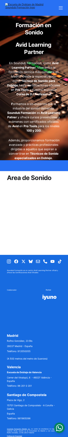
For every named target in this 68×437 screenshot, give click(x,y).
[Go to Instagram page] (10, 261)
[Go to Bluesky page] (32, 261)
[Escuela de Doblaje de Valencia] (21, 297)
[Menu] (61, 7)
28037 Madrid (14, 346)
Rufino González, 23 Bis (19, 340)
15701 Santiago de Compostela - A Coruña (30, 405)
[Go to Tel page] (47, 261)
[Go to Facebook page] (17, 261)
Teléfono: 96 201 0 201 (19, 385)
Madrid (12, 336)
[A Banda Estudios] (20, 310)
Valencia (14, 367)
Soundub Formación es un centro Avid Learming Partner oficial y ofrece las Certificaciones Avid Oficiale (33, 271)
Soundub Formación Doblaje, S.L (18, 429)
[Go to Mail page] (39, 261)
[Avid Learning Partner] (34, 280)
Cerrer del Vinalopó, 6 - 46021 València (28, 377)
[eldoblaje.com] (49, 310)
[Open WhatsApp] (59, 428)
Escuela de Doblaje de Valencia (24, 372)
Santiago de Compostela (27, 395)
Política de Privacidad (14, 436)
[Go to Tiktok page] (60, 261)
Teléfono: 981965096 (19, 418)
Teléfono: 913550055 (19, 351)
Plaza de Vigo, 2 (15, 400)
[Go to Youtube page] (54, 261)
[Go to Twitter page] (25, 261)
